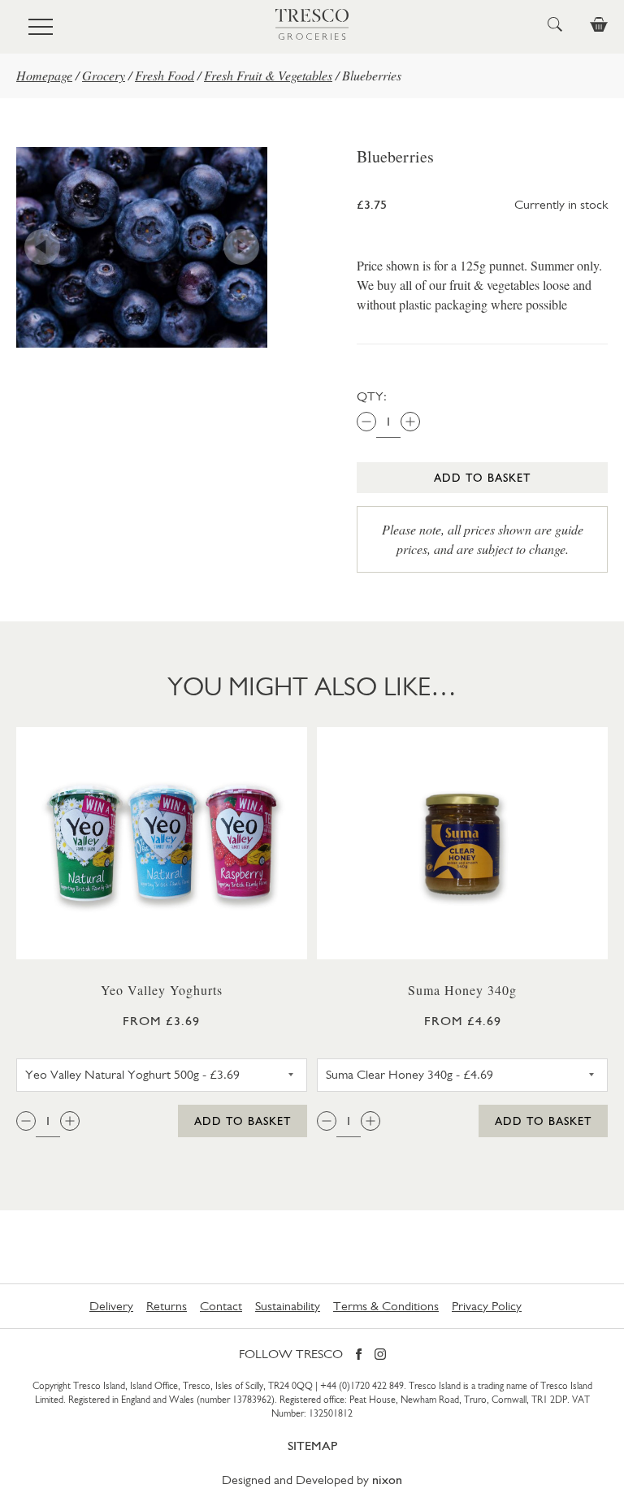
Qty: (372, 396)
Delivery (111, 1305)
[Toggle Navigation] (40, 26)
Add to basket (482, 477)
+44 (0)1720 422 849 (362, 1385)
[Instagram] (380, 1355)
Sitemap (312, 1445)
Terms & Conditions (386, 1305)
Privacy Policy (487, 1305)
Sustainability (287, 1305)
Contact (221, 1305)
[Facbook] (359, 1355)
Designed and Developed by (312, 1479)
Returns (166, 1305)
